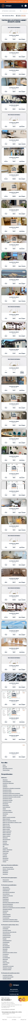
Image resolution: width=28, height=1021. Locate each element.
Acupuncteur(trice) (6, 926)
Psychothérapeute (6, 957)
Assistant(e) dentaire (7, 930)
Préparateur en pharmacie (8, 881)
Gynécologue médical (7, 810)
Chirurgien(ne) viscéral (7, 801)
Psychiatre (5, 854)
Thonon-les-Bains (6, 770)
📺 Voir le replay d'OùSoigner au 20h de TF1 (14, 1)
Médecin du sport (6, 824)
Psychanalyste (6, 954)
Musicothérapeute (6, 947)
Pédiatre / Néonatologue (7, 849)
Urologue (4, 861)
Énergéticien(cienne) (7, 935)
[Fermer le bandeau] (26, 1)
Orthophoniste (5, 911)
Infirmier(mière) (6, 900)
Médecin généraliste (7, 827)
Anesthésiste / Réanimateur (8, 783)
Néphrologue (5, 837)
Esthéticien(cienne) (6, 937)
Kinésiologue (5, 944)
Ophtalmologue (6, 844)
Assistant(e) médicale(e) (7, 975)
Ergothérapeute (6, 899)
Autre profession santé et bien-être (9, 932)
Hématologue (5, 813)
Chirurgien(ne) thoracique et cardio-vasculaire (11, 796)
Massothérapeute (6, 945)
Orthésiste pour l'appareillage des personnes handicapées (14, 907)
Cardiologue (5, 786)
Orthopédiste (5, 848)
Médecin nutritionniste (7, 830)
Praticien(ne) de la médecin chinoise (10, 952)
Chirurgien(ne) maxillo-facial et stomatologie (11, 793)
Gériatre (4, 808)
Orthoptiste (5, 912)
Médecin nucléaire (6, 829)
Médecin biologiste (6, 819)
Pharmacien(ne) (6, 879)
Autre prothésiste (6, 894)
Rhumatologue (5, 858)
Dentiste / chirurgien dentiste (8, 869)
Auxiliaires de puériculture (8, 895)
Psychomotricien (6, 917)
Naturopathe (5, 949)
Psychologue (5, 955)
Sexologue (5, 961)
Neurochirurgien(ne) (6, 839)
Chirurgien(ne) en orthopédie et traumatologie (11, 788)
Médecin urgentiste (6, 836)
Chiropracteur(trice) (6, 933)
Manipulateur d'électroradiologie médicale (11, 902)
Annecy (4, 765)
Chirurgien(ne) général (7, 790)
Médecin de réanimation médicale (9, 820)
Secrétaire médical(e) (7, 978)
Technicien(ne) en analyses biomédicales (11, 921)
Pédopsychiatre (6, 851)
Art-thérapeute (5, 928)
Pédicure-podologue (6, 914)
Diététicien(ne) (5, 897)
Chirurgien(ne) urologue (7, 798)
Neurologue (5, 841)
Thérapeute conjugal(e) (7, 967)
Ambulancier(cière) (6, 888)
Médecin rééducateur (7, 832)
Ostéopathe (5, 950)
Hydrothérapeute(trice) (7, 940)
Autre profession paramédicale (9, 892)
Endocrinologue (6, 805)
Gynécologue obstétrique (8, 812)
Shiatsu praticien (6, 962)
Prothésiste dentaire (7, 916)
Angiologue (5, 784)
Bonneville (5, 766)
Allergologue (5, 779)
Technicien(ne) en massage (8, 966)
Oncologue (5, 842)
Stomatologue (5, 859)
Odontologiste (5, 870)
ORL (3, 846)
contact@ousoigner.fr (14, 991)
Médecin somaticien (7, 834)
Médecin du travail (6, 825)
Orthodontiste (5, 872)
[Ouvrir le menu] (22, 6)
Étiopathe (4, 938)
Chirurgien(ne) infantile (7, 791)
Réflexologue (5, 959)
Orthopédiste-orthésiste (7, 909)
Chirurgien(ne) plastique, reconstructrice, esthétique (13, 795)
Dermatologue (5, 803)
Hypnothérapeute (6, 942)
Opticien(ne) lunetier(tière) (8, 905)
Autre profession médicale (8, 867)
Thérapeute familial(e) (7, 969)
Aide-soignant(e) (6, 887)
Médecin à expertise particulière (9, 817)
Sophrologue (5, 964)
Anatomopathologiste (7, 781)
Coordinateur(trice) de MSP (8, 976)
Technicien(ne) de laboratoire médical (10, 919)
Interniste (4, 815)
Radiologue (5, 856)
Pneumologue (5, 853)
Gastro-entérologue (6, 807)
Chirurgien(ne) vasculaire (7, 800)
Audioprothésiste (6, 890)
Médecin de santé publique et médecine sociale (12, 822)
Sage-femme (5, 874)
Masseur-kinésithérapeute (8, 904)
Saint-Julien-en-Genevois (8, 768)
